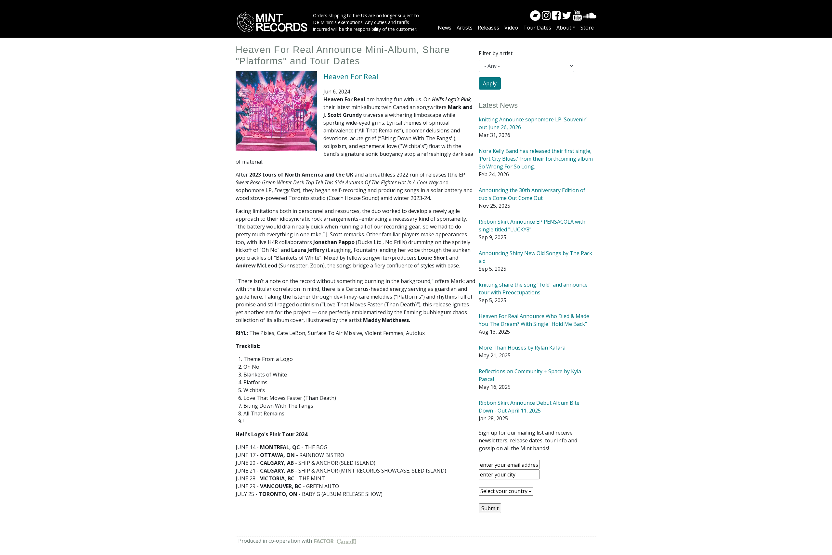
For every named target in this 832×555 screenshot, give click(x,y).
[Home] (274, 22)
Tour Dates (537, 27)
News (444, 27)
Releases (488, 27)
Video (511, 27)
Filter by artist (496, 53)
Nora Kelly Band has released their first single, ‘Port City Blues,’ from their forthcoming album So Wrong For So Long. (536, 158)
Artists (465, 27)
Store (587, 27)
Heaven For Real (350, 76)
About (563, 27)
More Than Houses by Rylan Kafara (522, 347)
